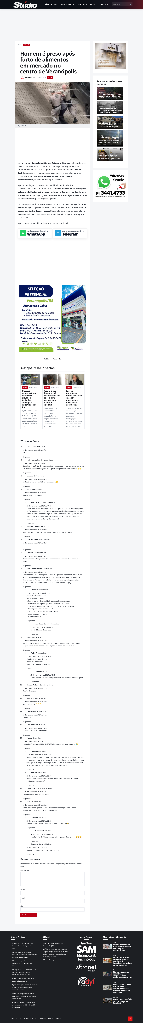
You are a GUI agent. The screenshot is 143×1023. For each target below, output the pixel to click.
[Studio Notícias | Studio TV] (25, 4)
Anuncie (93, 4)
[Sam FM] (86, 951)
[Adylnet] (86, 981)
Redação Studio (30, 77)
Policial (46, 359)
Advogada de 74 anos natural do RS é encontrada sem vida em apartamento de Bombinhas (24, 972)
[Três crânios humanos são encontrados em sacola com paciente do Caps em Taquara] (52, 379)
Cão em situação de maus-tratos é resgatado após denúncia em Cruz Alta (23, 963)
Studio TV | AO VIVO (67, 4)
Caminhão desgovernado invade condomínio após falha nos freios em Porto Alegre (24, 996)
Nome (22, 890)
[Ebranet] (86, 968)
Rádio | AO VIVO (51, 4)
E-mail (22, 898)
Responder (27, 457)
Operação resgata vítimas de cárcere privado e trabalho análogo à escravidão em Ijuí (29, 399)
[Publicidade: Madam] (110, 56)
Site (21, 906)
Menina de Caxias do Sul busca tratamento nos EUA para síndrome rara (24, 945)
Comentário (25, 870)
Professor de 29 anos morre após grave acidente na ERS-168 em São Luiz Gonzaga (24, 1004)
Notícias (81, 4)
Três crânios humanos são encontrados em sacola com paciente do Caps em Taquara (52, 398)
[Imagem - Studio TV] (110, 185)
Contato (103, 4)
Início (19, 45)
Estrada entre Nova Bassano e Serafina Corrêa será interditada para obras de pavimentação (24, 954)
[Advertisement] (72, 23)
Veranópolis (57, 359)
